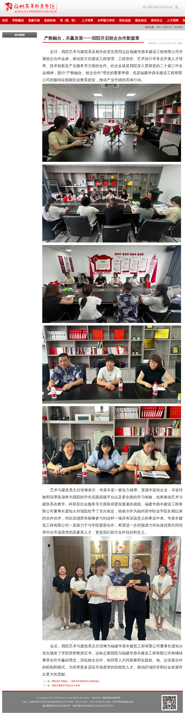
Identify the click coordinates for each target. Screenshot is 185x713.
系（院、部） (68, 20)
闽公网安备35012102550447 (56, 706)
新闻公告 (167, 27)
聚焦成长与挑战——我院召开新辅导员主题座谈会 (76, 681)
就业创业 (141, 20)
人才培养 (87, 20)
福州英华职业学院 (111, 698)
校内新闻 (178, 27)
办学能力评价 (106, 20)
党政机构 (50, 20)
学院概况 (18, 20)
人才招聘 (172, 20)
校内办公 (157, 20)
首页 (5, 20)
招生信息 (125, 20)
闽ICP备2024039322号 (84, 706)
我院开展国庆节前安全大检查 (66, 685)
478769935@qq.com (123, 702)
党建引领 (34, 20)
